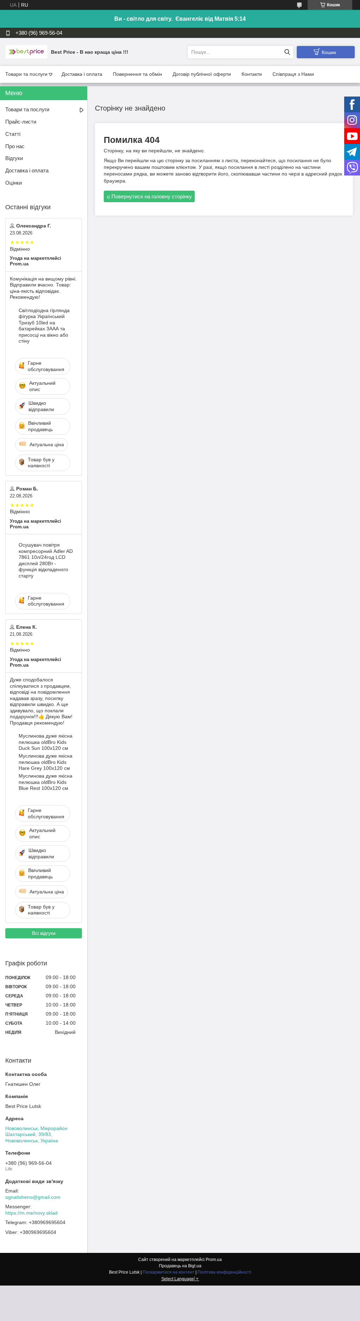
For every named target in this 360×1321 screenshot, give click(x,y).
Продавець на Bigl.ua (180, 1265)
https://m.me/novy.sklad (31, 1213)
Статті (12, 134)
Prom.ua (214, 1259)
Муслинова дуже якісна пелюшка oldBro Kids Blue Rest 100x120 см (45, 782)
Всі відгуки (44, 933)
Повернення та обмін (137, 74)
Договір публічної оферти (202, 74)
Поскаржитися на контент (168, 1272)
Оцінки (13, 183)
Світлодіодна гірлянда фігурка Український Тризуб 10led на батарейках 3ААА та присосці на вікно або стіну (44, 326)
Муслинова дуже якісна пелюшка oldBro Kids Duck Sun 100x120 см (45, 742)
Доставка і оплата (82, 74)
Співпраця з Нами (293, 74)
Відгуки (14, 158)
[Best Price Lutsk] (26, 51)
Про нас (15, 146)
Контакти (252, 74)
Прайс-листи (20, 122)
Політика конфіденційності (224, 1272)
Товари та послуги (26, 74)
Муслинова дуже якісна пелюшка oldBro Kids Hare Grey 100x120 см (45, 762)
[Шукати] (287, 52)
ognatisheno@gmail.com (32, 1197)
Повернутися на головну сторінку (151, 196)
